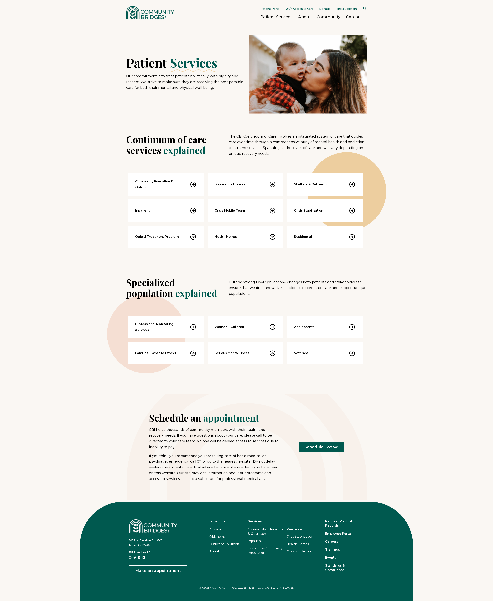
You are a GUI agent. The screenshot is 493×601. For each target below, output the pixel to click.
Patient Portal (270, 9)
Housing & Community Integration (265, 550)
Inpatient (142, 210)
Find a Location (346, 9)
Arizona (215, 529)
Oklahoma (217, 537)
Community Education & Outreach (154, 184)
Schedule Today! (321, 447)
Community (328, 16)
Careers (331, 541)
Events (330, 557)
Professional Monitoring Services (154, 327)
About (304, 16)
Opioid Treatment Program (157, 237)
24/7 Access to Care (300, 9)
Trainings (332, 549)
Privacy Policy (217, 588)
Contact (354, 16)
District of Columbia (224, 544)
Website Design (266, 588)
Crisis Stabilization (308, 210)
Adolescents (304, 327)
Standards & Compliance (335, 568)
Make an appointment (158, 570)
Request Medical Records (338, 523)
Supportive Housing (230, 184)
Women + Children (229, 327)
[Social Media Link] (130, 557)
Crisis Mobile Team (230, 210)
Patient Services (277, 16)
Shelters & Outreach (310, 184)
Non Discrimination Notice (241, 588)
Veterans (301, 353)
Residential (303, 237)
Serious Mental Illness (232, 353)
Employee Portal (338, 533)
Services (255, 521)
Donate (324, 9)
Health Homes (226, 237)
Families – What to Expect (155, 353)
